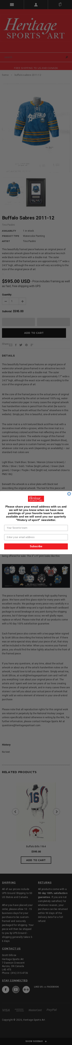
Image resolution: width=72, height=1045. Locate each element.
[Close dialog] (69, 493)
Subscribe (36, 546)
